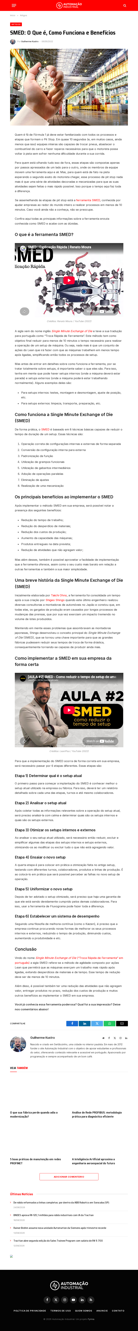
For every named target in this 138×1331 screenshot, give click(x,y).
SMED (45, 429)
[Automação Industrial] (69, 5)
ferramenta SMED (88, 200)
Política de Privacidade (30, 1310)
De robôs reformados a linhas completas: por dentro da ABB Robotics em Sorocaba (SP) (61, 1203)
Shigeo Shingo (55, 600)
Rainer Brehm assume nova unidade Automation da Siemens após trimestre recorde (59, 1228)
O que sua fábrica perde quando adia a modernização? (34, 1114)
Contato (118, 1310)
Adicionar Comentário (69, 1176)
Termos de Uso (60, 1310)
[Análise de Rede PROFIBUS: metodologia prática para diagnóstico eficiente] (100, 1092)
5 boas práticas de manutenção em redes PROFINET (35, 1161)
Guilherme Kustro (30, 41)
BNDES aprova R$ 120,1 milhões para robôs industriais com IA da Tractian (53, 1215)
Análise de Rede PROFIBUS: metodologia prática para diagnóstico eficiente (97, 1114)
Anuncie (102, 1310)
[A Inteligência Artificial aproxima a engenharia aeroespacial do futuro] (100, 1139)
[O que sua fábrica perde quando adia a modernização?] (38, 1092)
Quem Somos (83, 1310)
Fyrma (91, 1319)
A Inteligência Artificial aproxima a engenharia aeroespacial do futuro (93, 1161)
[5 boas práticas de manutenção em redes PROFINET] (38, 1139)
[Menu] (14, 5)
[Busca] (124, 5)
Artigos (16, 24)
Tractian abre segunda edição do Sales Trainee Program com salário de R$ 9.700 (58, 1241)
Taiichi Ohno (59, 595)
